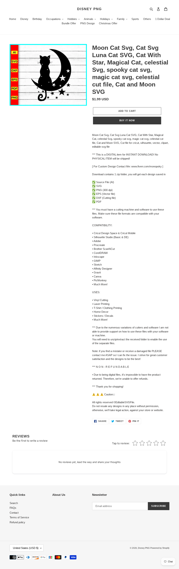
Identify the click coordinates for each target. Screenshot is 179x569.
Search (14, 503)
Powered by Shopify (159, 548)
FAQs (13, 507)
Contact (14, 512)
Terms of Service (19, 517)
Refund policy (17, 522)
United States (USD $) (25, 547)
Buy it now (127, 120)
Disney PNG (89, 9)
